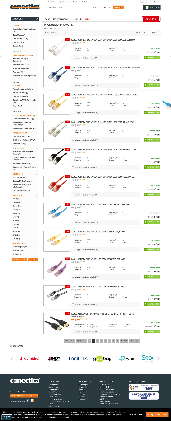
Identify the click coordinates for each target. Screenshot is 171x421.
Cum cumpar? (52, 2)
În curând (17, 254)
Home (46, 28)
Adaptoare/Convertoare (23, 55)
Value (16, 239)
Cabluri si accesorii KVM (22, 136)
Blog (87, 19)
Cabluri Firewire (19, 35)
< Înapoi (79, 340)
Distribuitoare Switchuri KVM (24, 140)
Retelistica (17, 85)
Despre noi (76, 2)
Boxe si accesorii (19, 177)
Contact (84, 2)
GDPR (51, 404)
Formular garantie (55, 399)
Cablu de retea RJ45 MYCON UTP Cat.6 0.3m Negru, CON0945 (99, 286)
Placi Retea (18, 106)
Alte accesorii (18, 148)
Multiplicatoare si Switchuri (24, 115)
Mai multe (16, 52)
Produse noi (76, 19)
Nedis (16, 224)
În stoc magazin (20, 247)
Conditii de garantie (107, 389)
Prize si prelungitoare (21, 190)
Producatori (83, 399)
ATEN (16, 198)
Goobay (16, 209)
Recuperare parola (55, 389)
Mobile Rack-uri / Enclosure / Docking (23, 152)
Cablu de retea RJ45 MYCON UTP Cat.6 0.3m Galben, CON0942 (99, 231)
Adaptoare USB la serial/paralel (24, 75)
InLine (16, 213)
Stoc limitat (18, 250)
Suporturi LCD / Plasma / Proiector (24, 168)
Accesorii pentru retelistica (23, 89)
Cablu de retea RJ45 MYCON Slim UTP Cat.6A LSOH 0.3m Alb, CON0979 (103, 40)
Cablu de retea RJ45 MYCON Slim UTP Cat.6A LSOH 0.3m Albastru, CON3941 (105, 67)
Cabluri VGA (18, 46)
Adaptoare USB (19, 72)
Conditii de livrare (65, 2)
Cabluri (16, 26)
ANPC (102, 399)
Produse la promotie (56, 28)
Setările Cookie (54, 406)
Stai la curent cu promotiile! (56, 19)
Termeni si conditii (106, 396)
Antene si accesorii (20, 92)
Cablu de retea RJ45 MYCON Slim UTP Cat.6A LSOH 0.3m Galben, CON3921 (104, 95)
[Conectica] (25, 381)
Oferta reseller (105, 401)
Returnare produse (107, 392)
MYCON (17, 220)
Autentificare (53, 384)
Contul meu (53, 392)
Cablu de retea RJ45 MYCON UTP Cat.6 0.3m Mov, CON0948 (98, 259)
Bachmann (17, 202)
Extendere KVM (19, 143)
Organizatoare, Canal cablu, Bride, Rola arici (24, 158)
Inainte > (124, 340)
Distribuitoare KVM (20, 133)
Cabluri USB (18, 42)
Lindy (16, 217)
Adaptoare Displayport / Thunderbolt (21, 60)
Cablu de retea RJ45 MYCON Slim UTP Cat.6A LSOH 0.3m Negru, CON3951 (104, 149)
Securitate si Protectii (21, 163)
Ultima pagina (134, 340)
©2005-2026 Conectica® (109, 404)
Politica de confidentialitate (110, 394)
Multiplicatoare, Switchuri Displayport (22, 123)
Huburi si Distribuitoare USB (23, 119)
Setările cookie (137, 414)
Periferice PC (18, 174)
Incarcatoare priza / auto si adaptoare (22, 185)
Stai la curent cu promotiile (24, 395)
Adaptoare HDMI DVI (21, 64)
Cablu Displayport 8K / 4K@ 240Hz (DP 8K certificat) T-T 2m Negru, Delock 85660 (102, 315)
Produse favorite (55, 394)
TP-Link (16, 235)
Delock (17, 206)
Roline (16, 231)
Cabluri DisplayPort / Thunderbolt (24, 30)
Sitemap (81, 389)
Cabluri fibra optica (20, 96)
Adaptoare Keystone (21, 68)
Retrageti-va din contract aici (59, 401)
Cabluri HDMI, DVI (20, 38)
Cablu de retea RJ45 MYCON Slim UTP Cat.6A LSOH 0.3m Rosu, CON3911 (103, 177)
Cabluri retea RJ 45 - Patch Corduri (24, 101)
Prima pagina (69, 340)
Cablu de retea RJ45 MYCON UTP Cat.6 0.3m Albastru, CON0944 (100, 204)
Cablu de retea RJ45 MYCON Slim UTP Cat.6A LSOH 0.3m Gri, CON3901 (102, 122)
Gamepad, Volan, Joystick (22, 181)
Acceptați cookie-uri (157, 414)
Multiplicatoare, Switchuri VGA (24, 128)
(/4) (86, 58)
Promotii (151, 19)
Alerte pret (53, 396)
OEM (15, 228)
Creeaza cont (53, 387)
